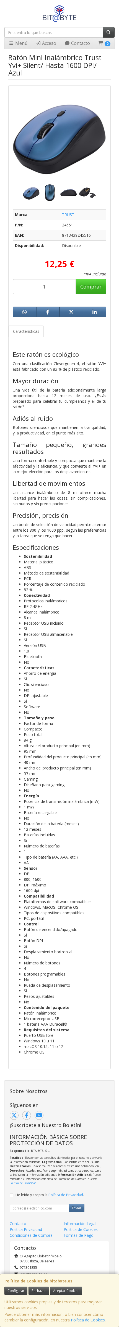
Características (26, 331)
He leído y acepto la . (49, 1194)
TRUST (68, 214)
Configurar (15, 1290)
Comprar (91, 286)
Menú (20, 43)
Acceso (48, 43)
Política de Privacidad (23, 1183)
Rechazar (39, 1290)
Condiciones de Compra (31, 1235)
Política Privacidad (26, 1229)
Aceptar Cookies (66, 1290)
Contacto (80, 43)
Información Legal (80, 1223)
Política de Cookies (88, 1320)
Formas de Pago (79, 1235)
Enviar (76, 1208)
